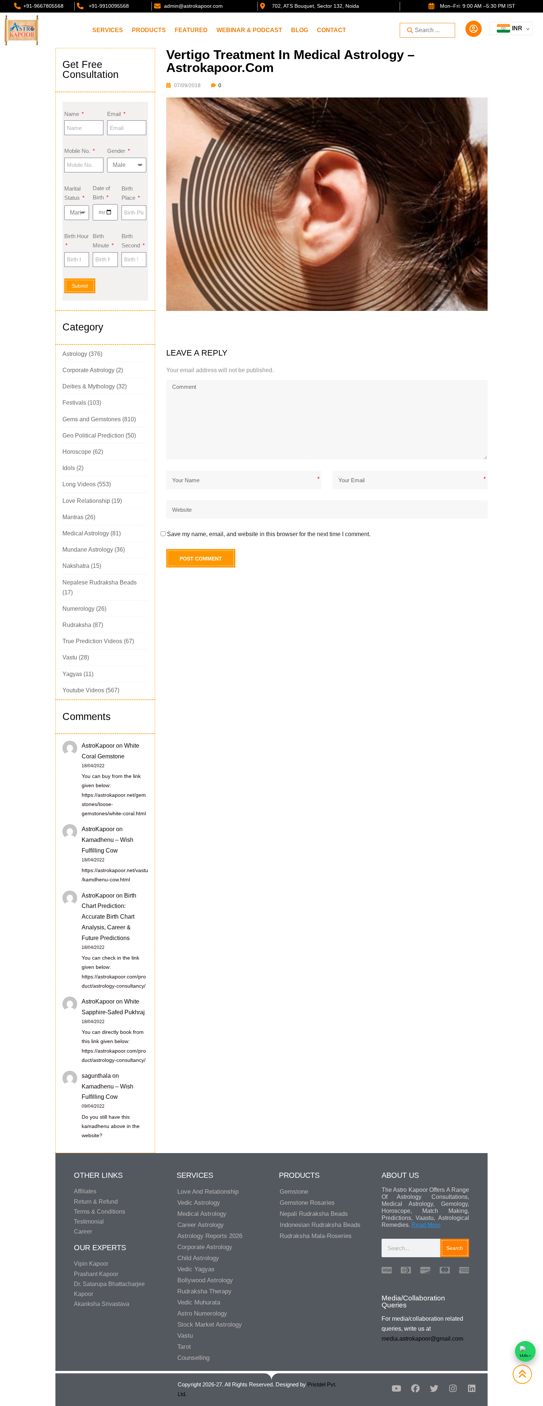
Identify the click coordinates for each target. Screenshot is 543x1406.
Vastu (69, 657)
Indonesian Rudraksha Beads (320, 1224)
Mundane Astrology (87, 549)
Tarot (184, 1346)
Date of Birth (101, 193)
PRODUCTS (149, 30)
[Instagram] (452, 1388)
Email (114, 114)
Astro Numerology (202, 1313)
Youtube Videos (83, 690)
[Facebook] (415, 1388)
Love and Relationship (208, 1191)
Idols (68, 468)
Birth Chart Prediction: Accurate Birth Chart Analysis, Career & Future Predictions (109, 916)
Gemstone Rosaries (307, 1202)
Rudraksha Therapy (204, 1291)
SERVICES (107, 30)
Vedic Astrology (198, 1202)
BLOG (299, 30)
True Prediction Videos (92, 641)
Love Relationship (86, 501)
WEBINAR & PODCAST (249, 30)
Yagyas (72, 674)
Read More (426, 1225)
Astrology (74, 354)
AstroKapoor (98, 746)
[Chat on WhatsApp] (525, 1351)
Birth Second (131, 241)
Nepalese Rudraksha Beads (99, 582)
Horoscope (76, 452)
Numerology (78, 609)
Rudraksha (76, 625)
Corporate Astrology (88, 370)
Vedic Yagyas (196, 1269)
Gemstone (294, 1191)
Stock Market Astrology (209, 1324)
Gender (117, 151)
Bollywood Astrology (205, 1280)
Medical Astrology (85, 533)
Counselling (193, 1357)
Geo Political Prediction (93, 435)
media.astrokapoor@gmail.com (422, 1338)
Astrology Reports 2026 (209, 1235)
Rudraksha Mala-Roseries (316, 1235)
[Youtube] (396, 1388)
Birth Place (129, 193)
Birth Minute (101, 241)
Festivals (74, 402)
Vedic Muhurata (198, 1302)
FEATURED (191, 30)
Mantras (72, 517)
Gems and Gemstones (91, 419)
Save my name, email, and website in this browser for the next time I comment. (268, 534)
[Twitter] (434, 1388)
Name (72, 114)
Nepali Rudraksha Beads (314, 1213)
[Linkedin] (471, 1388)
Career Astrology (200, 1224)
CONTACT (331, 30)
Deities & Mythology (88, 386)
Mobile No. (78, 151)
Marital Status (72, 193)
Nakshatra (75, 566)
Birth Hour (76, 236)
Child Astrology (198, 1258)
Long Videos (79, 484)
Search (454, 1248)
